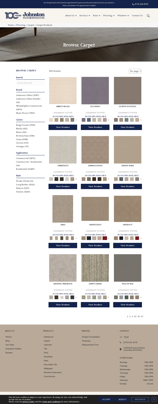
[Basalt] (94, 120)
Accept (106, 399)
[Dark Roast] (61, 179)
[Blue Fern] (126, 120)
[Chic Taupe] (67, 120)
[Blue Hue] (121, 179)
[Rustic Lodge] (104, 297)
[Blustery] (132, 120)
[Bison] (94, 179)
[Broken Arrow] (72, 238)
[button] (76, 15)
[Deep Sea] (72, 297)
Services (83, 15)
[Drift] (132, 179)
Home (11, 25)
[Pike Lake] (94, 297)
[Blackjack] (89, 238)
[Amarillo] (95, 149)
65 (135, 316)
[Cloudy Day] (126, 179)
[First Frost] (67, 179)
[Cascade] (94, 238)
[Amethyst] (95, 90)
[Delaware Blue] (72, 120)
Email (126, 337)
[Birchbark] (99, 120)
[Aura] (63, 90)
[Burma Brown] (56, 297)
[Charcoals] (56, 179)
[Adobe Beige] (62, 208)
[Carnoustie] (104, 179)
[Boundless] (61, 120)
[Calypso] (121, 297)
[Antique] (56, 238)
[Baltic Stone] (63, 268)
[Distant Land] (137, 297)
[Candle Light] (61, 297)
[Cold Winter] (67, 297)
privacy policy (29, 402)
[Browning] (99, 179)
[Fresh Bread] (72, 179)
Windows (122, 15)
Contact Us (137, 15)
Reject (123, 399)
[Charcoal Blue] (126, 297)
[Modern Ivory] (89, 297)
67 (142, 316)
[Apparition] (61, 238)
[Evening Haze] (137, 179)
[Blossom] (104, 120)
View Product (63, 127)
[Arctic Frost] (89, 179)
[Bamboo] (56, 120)
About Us (69, 15)
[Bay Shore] (67, 238)
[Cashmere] (99, 238)
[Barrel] (127, 90)
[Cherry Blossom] (104, 238)
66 (139, 316)
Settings (140, 399)
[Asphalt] (127, 268)
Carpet (31, 25)
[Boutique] (137, 120)
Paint (95, 15)
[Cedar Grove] (95, 268)
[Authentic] (127, 149)
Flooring (107, 15)
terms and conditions (51, 402)
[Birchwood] (95, 208)
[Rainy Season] (99, 297)
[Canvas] (63, 149)
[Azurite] (89, 120)
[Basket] (121, 120)
